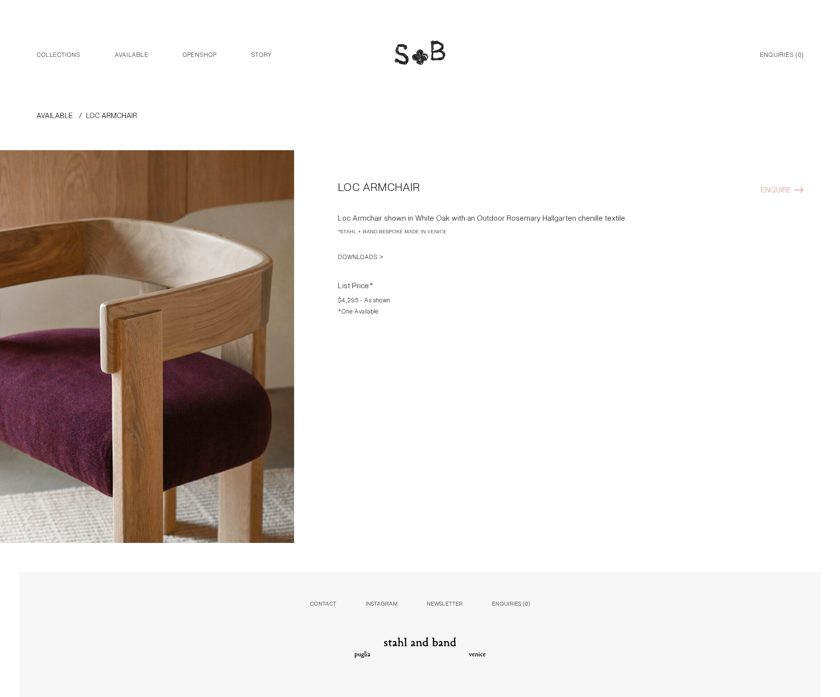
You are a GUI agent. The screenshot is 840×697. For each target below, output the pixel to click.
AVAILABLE (54, 115)
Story (261, 54)
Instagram (382, 603)
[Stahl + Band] (420, 54)
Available (131, 54)
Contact (323, 603)
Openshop (199, 54)
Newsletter (445, 603)
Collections (58, 54)
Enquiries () (782, 54)
